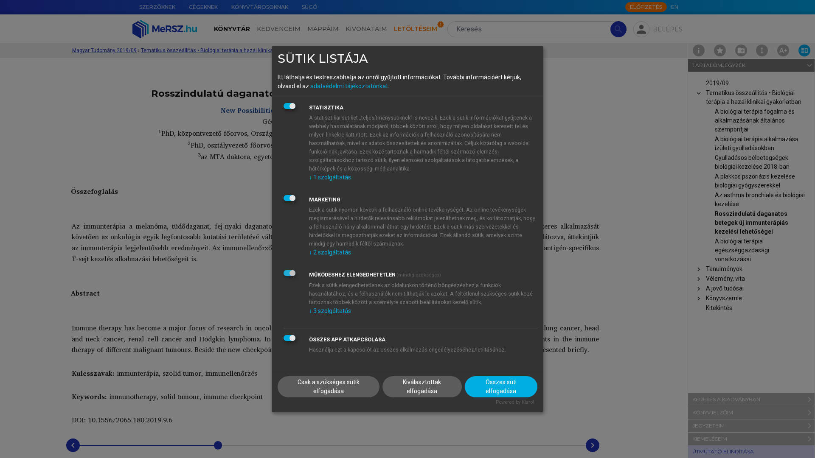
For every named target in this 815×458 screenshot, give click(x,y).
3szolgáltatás (330, 310)
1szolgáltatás (330, 177)
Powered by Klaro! (515, 402)
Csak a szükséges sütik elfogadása (329, 386)
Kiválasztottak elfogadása (422, 386)
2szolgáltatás (330, 252)
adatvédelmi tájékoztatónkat (349, 86)
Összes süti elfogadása (501, 386)
